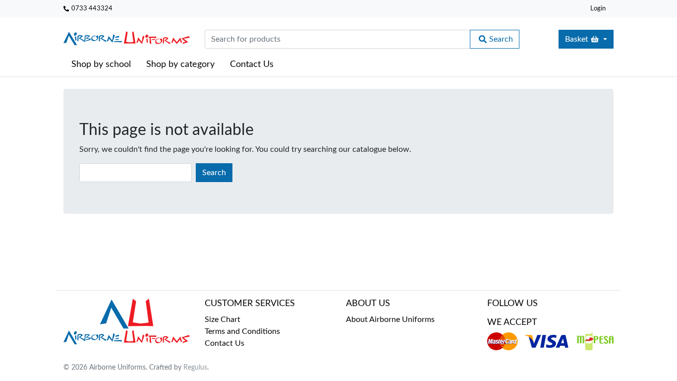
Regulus (195, 367)
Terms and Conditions (242, 331)
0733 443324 (92, 8)
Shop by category (180, 64)
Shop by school (101, 64)
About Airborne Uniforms (390, 319)
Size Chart (222, 319)
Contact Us (252, 64)
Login (598, 8)
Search (501, 39)
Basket (576, 39)
